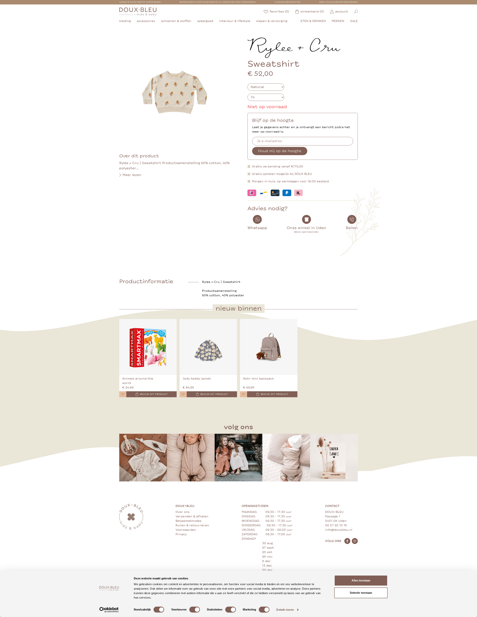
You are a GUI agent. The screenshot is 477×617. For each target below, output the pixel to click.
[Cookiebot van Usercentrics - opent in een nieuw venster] (109, 610)
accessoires (146, 21)
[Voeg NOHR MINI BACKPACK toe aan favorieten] (243, 394)
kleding (125, 21)
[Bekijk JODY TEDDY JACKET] (208, 347)
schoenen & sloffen (176, 21)
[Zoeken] (356, 11)
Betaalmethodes (188, 521)
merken (338, 21)
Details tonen (285, 609)
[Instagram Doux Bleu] (355, 541)
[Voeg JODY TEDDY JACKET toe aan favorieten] (183, 394)
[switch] (194, 610)
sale (354, 21)
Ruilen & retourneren (192, 525)
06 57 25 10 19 (336, 525)
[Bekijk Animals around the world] (148, 347)
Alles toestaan (361, 580)
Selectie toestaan (361, 592)
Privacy (181, 534)
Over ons (182, 512)
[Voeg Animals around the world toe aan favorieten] (122, 394)
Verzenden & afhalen (192, 516)
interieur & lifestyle (234, 21)
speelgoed (205, 21)
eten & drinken (313, 21)
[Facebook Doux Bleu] (347, 541)
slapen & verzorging (271, 21)
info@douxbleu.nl (338, 530)
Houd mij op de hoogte (279, 151)
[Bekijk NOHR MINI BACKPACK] (268, 347)
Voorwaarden (186, 530)
